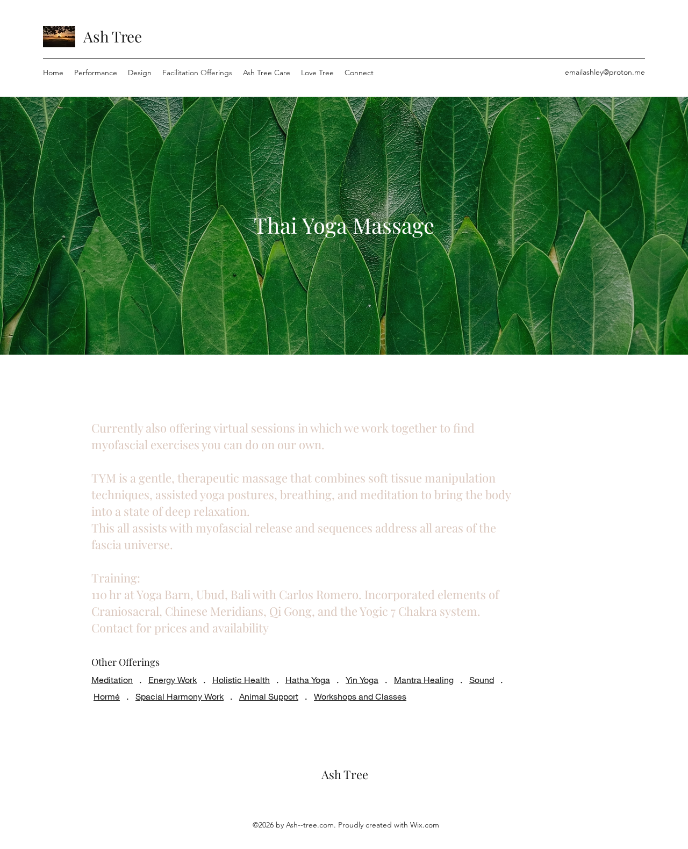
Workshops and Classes (360, 696)
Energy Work (172, 679)
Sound (481, 679)
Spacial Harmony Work (179, 696)
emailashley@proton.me (605, 72)
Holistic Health (241, 679)
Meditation (112, 679)
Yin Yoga (362, 679)
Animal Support (268, 696)
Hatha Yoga (307, 679)
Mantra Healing (424, 679)
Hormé (107, 696)
